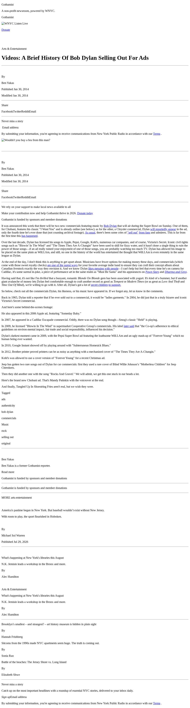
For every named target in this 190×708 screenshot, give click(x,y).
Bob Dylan (110, 225)
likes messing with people (103, 268)
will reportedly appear (163, 229)
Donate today (85, 213)
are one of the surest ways (62, 265)
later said (129, 326)
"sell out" (132, 232)
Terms (156, 133)
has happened (29, 235)
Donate (5, 29)
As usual (90, 232)
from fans (144, 232)
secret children (99, 284)
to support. (115, 284)
